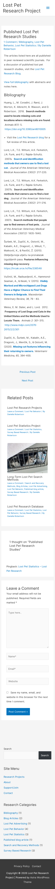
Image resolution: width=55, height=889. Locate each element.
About (7, 782)
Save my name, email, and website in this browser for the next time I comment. (27, 697)
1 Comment (10, 41)
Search (8, 748)
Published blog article (33, 489)
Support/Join (11, 787)
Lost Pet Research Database (25, 506)
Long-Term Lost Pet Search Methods (24, 478)
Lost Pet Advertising (38, 486)
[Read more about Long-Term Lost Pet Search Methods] (27, 457)
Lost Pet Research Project (22, 7)
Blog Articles (22, 486)
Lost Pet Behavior (33, 411)
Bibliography (26, 41)
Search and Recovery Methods (21, 845)
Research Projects (14, 776)
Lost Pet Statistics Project (23, 425)
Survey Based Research (17, 432)
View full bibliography (16, 82)
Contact (8, 793)
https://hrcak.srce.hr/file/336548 (23, 268)
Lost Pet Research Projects (24, 407)
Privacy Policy (22, 866)
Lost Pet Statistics (25, 45)
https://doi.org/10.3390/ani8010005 (25, 129)
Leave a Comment (15, 411)
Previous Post (27, 371)
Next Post (27, 380)
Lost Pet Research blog (30, 137)
